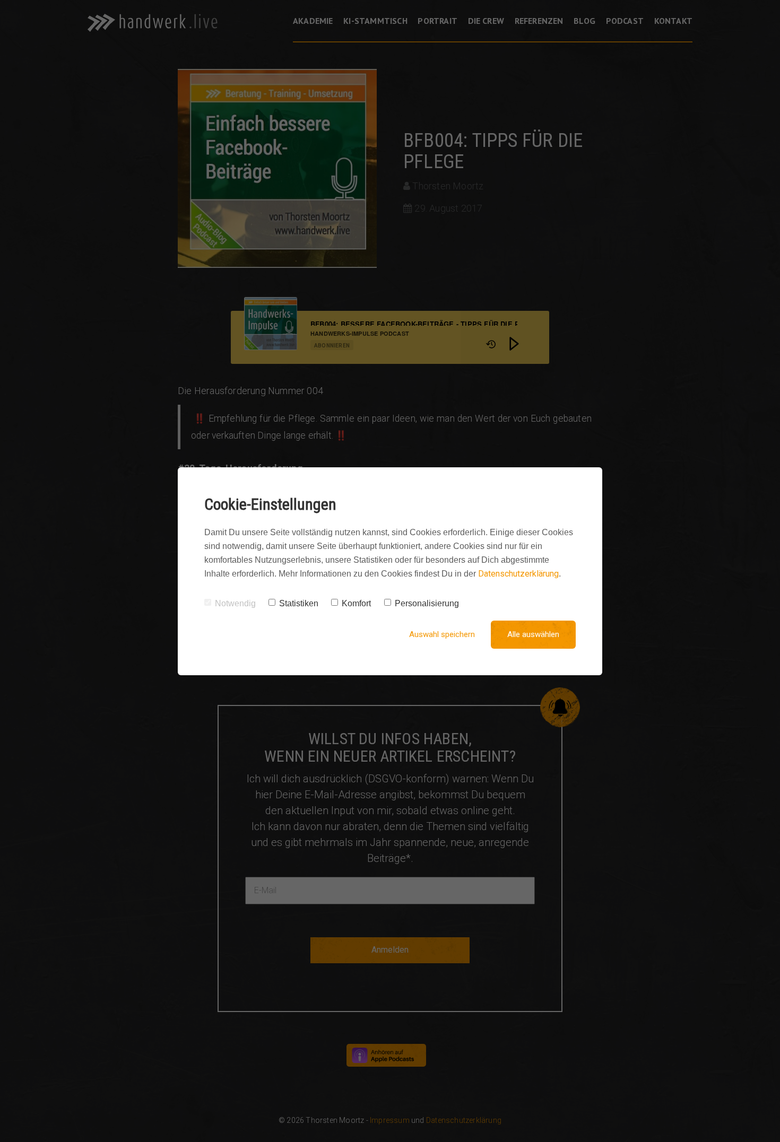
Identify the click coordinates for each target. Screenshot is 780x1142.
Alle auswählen (533, 634)
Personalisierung (427, 603)
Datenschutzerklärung (518, 574)
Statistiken (298, 603)
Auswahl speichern (442, 634)
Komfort (356, 603)
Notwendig (235, 603)
